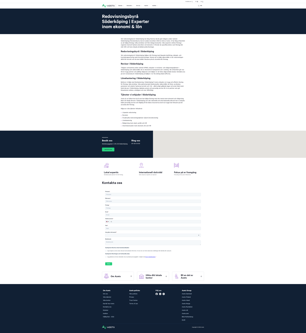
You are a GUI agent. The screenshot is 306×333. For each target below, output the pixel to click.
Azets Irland (186, 300)
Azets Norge (186, 303)
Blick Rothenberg (187, 317)
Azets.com (185, 313)
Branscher (129, 5)
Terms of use (133, 303)
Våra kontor (107, 300)
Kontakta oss (188, 1)
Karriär (146, 5)
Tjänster (120, 5)
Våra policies (133, 294)
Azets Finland (186, 297)
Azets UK (185, 310)
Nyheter (105, 310)
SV (196, 1)
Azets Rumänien (187, 307)
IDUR (183, 320)
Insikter (154, 5)
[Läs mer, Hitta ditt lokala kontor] (166, 276)
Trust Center (133, 300)
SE (201, 1)
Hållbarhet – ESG (108, 317)
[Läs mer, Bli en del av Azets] (201, 276)
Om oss (138, 5)
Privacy (131, 297)
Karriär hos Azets (108, 303)
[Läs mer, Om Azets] (131, 276)
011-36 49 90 (135, 143)
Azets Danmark (187, 294)
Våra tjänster (107, 297)
